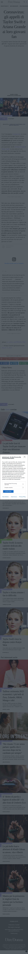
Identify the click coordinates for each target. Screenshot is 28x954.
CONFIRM (8, 491)
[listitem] (14, 484)
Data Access (14, 496)
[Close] (25, 457)
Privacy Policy (22, 496)
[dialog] (14, 477)
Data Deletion (5, 496)
